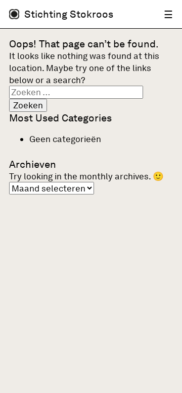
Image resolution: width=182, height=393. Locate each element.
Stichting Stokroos (68, 14)
